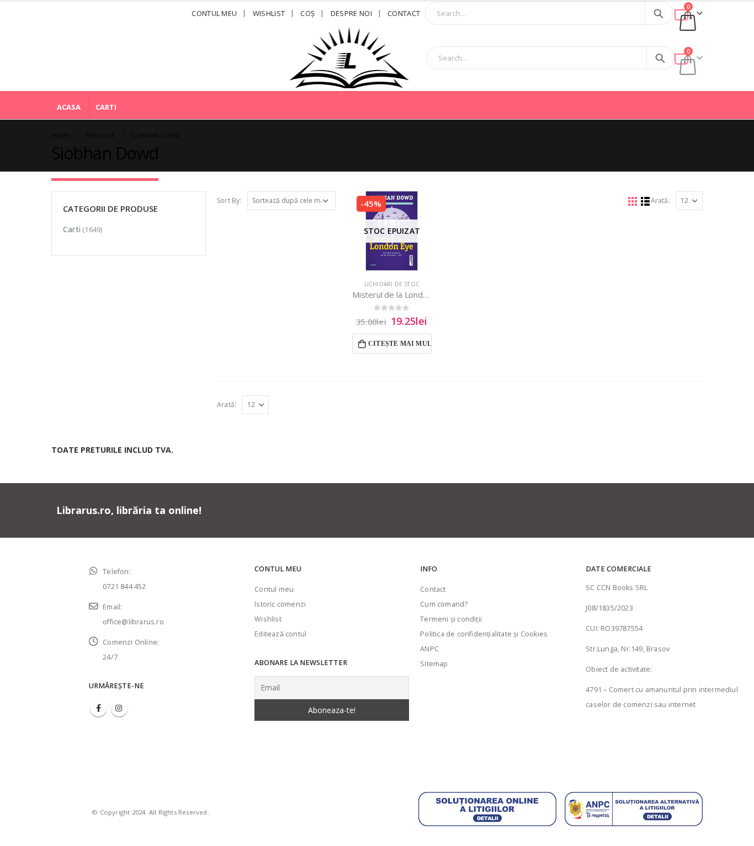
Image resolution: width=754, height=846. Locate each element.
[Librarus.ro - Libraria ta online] (349, 58)
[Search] (658, 13)
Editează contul (280, 634)
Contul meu (214, 13)
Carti (105, 107)
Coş (307, 13)
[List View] (645, 201)
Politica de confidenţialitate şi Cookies (484, 634)
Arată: (660, 200)
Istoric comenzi (280, 604)
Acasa (69, 107)
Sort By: (229, 200)
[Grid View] (632, 201)
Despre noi (351, 13)
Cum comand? (444, 604)
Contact (403, 13)
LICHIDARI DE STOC (392, 284)
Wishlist (269, 13)
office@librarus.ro (133, 622)
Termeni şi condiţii (451, 619)
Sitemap (434, 663)
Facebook (98, 708)
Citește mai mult (400, 343)
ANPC (429, 649)
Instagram (119, 708)
